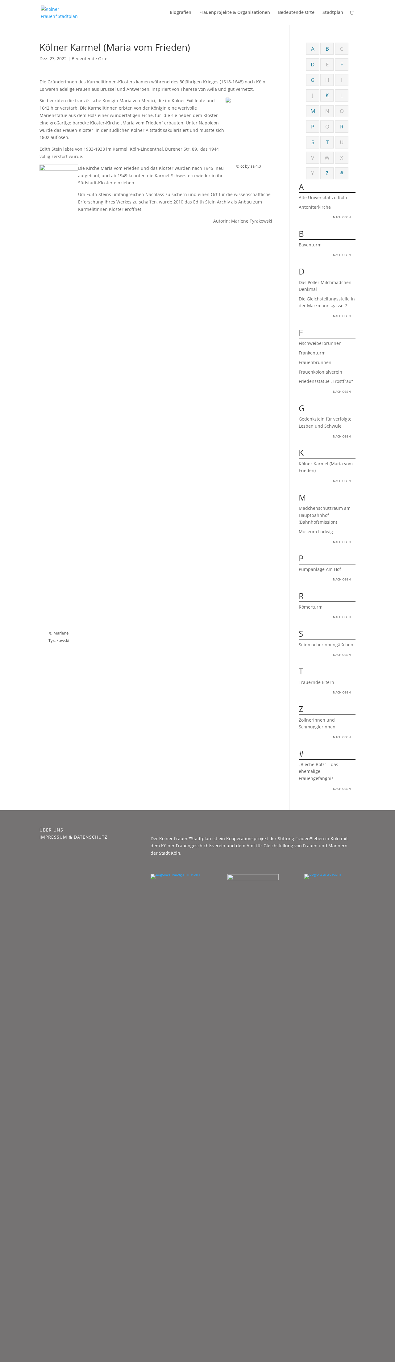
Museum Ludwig (316, 531)
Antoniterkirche (315, 207)
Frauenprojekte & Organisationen (234, 12)
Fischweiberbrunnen (320, 343)
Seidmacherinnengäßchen (326, 644)
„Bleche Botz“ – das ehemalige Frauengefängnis (318, 771)
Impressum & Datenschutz (73, 837)
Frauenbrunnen (315, 362)
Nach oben (342, 217)
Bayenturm (310, 245)
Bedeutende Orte (296, 12)
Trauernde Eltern (316, 682)
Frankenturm (312, 353)
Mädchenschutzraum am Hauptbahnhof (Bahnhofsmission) (325, 515)
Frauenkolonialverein (320, 372)
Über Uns (51, 830)
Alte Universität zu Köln (323, 197)
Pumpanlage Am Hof (320, 569)
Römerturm (312, 607)
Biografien (180, 12)
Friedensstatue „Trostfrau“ (326, 381)
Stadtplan (332, 12)
